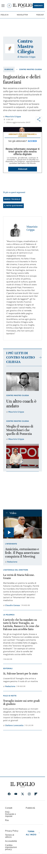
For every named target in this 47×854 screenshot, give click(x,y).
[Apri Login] (9, 5)
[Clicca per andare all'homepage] (22, 784)
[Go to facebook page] (9, 794)
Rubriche (8, 69)
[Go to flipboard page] (36, 794)
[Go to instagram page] (29, 794)
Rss (7, 820)
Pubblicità (30, 808)
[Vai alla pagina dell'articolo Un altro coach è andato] (22, 381)
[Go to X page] (22, 794)
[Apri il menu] (3, 6)
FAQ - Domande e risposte (10, 814)
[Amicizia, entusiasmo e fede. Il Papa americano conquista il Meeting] (22, 527)
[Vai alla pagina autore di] (9, 48)
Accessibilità (11, 841)
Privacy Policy (11, 831)
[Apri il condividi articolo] (39, 119)
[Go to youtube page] (15, 794)
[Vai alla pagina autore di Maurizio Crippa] (14, 228)
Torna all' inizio (31, 833)
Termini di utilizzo (9, 836)
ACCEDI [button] (32, 141)
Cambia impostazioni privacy (11, 847)
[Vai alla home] (22, 5)
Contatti (8, 808)
